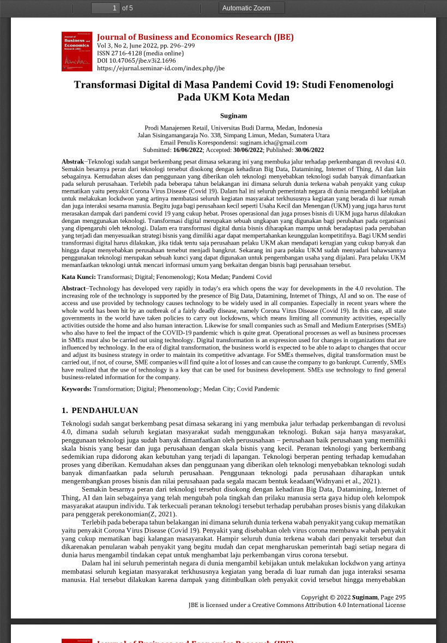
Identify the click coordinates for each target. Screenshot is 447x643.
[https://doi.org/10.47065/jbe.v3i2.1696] (142, 60)
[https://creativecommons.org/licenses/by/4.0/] (328, 605)
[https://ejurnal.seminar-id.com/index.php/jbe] (160, 68)
